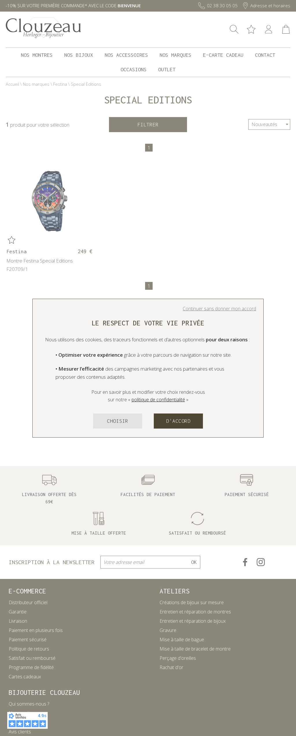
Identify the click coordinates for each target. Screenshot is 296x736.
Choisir (117, 421)
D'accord (178, 421)
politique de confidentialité (158, 399)
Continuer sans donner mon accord (219, 308)
